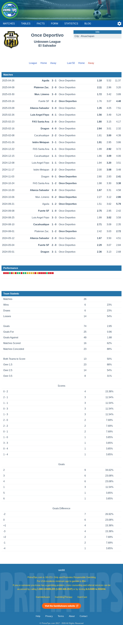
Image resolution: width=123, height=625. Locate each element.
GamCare (82, 597)
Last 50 (71, 63)
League (33, 63)
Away (53, 63)
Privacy (49, 616)
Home (43, 63)
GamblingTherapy (63, 597)
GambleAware (43, 597)
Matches (9, 23)
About (72, 616)
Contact (83, 616)
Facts (41, 23)
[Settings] (119, 23)
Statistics (71, 23)
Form (54, 23)
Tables (25, 23)
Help (38, 616)
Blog (87, 23)
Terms (61, 616)
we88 (61, 570)
